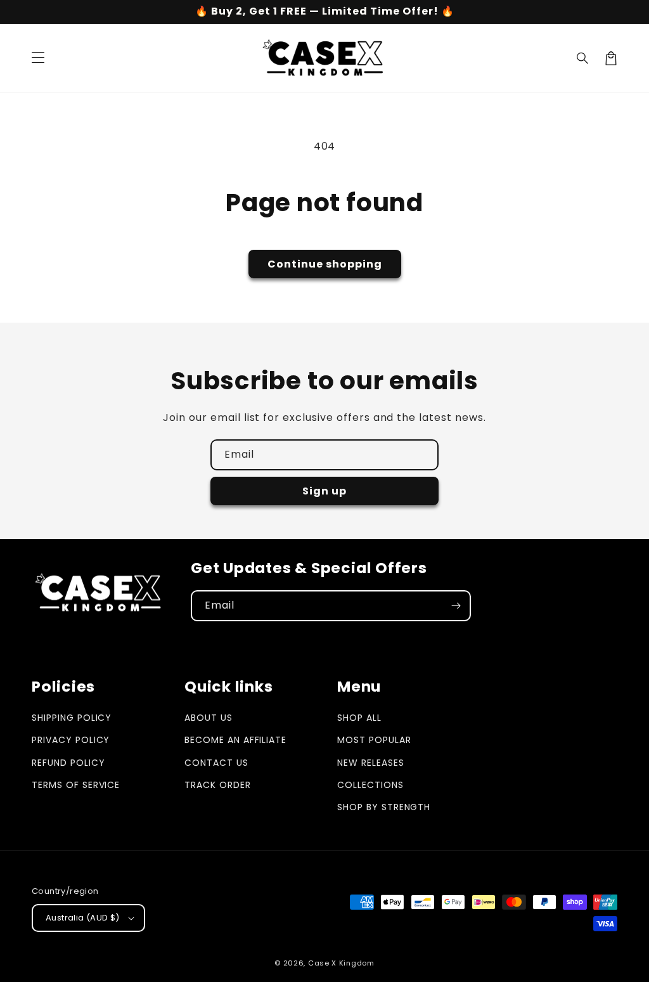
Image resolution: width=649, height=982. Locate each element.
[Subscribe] (456, 605)
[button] (583, 58)
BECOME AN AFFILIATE (235, 739)
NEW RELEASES (370, 762)
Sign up (324, 491)
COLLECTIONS (370, 784)
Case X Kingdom (341, 963)
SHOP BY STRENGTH (383, 807)
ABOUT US (208, 717)
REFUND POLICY (68, 762)
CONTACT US (216, 762)
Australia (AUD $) (83, 918)
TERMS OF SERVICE (76, 784)
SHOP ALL (359, 717)
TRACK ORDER (217, 784)
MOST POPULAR (374, 739)
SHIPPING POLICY (72, 717)
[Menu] (38, 58)
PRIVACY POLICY (71, 739)
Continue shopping (324, 264)
